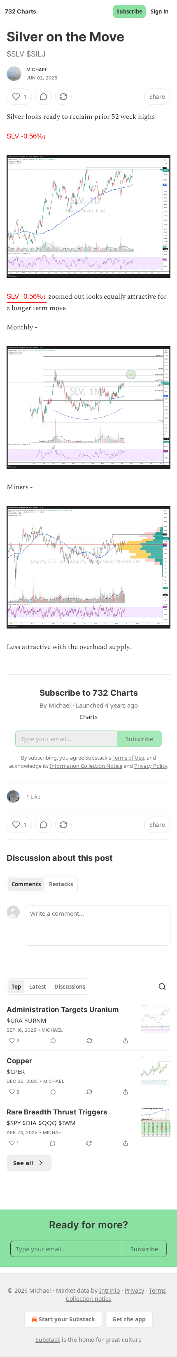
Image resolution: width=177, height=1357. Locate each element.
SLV (27, 136)
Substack (47, 1339)
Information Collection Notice (86, 765)
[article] (88, 1025)
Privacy (134, 1290)
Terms (157, 1290)
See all (23, 1163)
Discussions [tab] (69, 986)
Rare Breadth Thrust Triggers (57, 1112)
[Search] (162, 986)
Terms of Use (128, 757)
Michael (36, 70)
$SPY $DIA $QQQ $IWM (41, 1123)
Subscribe (129, 11)
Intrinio (109, 1290)
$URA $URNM (27, 1020)
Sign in (160, 11)
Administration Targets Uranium (63, 1009)
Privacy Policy (150, 765)
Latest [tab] (37, 986)
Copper (19, 1061)
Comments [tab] (26, 884)
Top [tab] (16, 986)
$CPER (16, 1071)
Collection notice (89, 1299)
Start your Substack (67, 1319)
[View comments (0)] (43, 96)
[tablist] (42, 884)
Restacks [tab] (61, 884)
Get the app (129, 1319)
